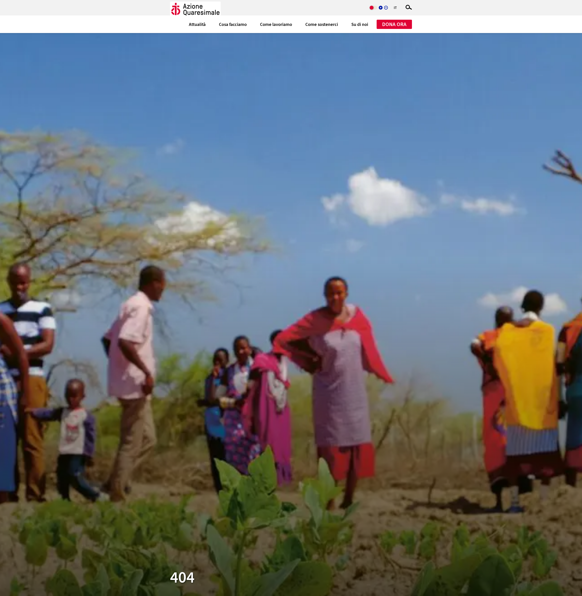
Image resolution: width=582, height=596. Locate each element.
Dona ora (394, 24)
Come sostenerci (321, 24)
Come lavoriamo (276, 24)
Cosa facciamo (233, 24)
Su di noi (359, 24)
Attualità (197, 24)
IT (395, 7)
